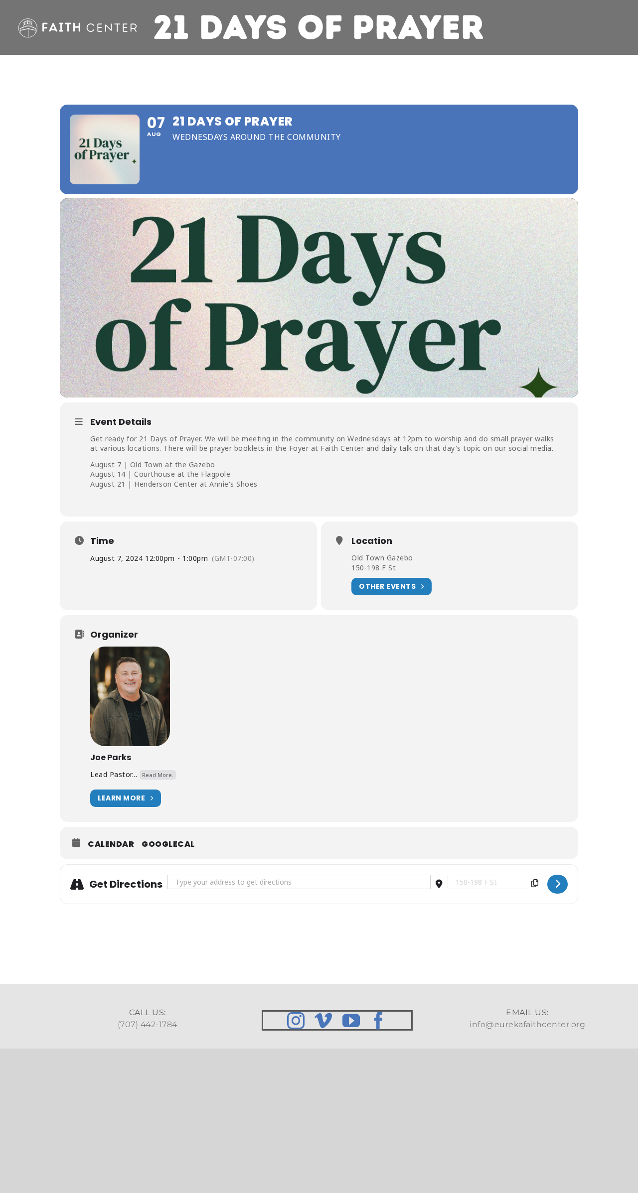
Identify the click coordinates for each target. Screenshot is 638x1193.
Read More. (157, 775)
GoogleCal (168, 844)
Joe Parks (110, 757)
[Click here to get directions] (557, 884)
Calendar (111, 844)
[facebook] (379, 1020)
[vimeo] (323, 1020)
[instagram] (296, 1020)
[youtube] (351, 1020)
